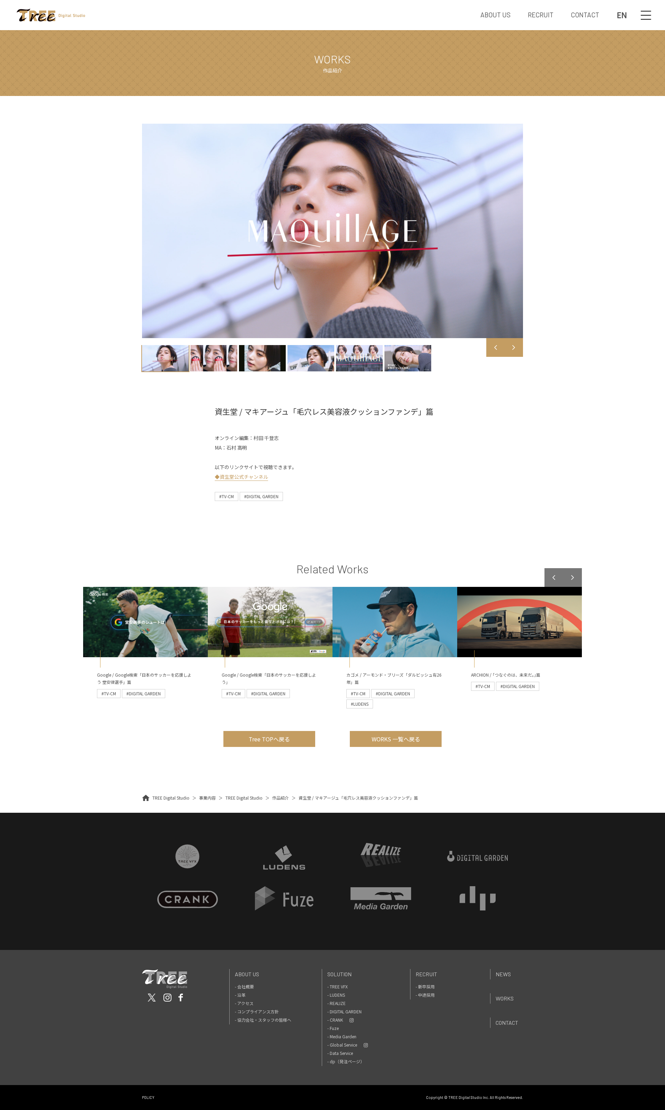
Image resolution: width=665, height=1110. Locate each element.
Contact (507, 1022)
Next (513, 347)
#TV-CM (226, 496)
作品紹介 (280, 798)
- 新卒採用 (425, 986)
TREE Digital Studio (170, 798)
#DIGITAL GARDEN (261, 496)
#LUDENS (360, 704)
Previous (495, 347)
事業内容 (207, 798)
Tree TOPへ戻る (269, 739)
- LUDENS (336, 995)
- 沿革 (240, 995)
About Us (247, 974)
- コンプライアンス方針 (257, 1011)
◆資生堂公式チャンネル (241, 476)
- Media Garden (341, 1036)
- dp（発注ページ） (345, 1061)
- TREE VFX (337, 986)
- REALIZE (336, 1003)
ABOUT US (495, 15)
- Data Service (340, 1053)
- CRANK (335, 1020)
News (503, 974)
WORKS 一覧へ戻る (396, 739)
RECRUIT (540, 15)
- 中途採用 (425, 995)
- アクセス (244, 1003)
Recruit (426, 974)
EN (622, 15)
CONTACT (585, 15)
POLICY (148, 1097)
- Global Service (342, 1045)
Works (505, 998)
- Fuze (333, 1028)
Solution (339, 974)
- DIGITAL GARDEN (344, 1011)
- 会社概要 (244, 986)
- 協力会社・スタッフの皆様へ (263, 1020)
